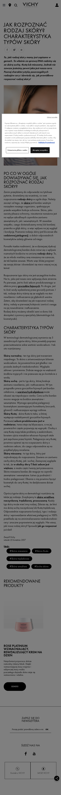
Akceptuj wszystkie (40, 150)
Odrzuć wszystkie (52, 117)
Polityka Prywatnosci (46, 142)
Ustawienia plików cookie (17, 150)
